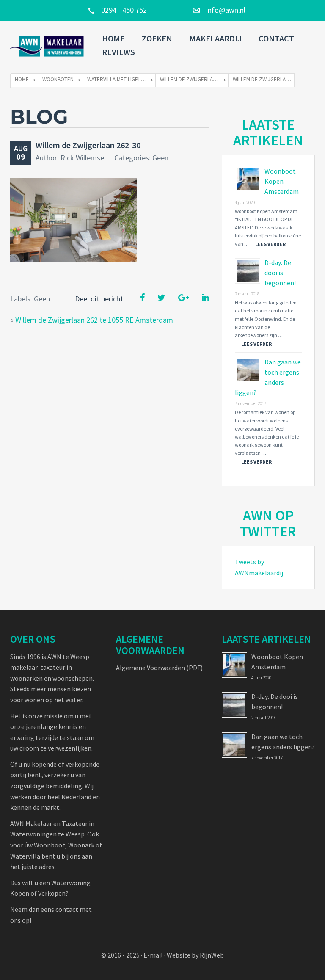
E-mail (153, 955)
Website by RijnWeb (195, 955)
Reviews (118, 52)
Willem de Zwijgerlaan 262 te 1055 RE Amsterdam (94, 320)
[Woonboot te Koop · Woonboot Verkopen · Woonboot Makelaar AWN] (47, 46)
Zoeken (157, 38)
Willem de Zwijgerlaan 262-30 (88, 145)
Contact (276, 38)
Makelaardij (215, 38)
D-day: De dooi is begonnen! (280, 272)
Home (113, 38)
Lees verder (270, 244)
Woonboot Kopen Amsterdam (281, 181)
